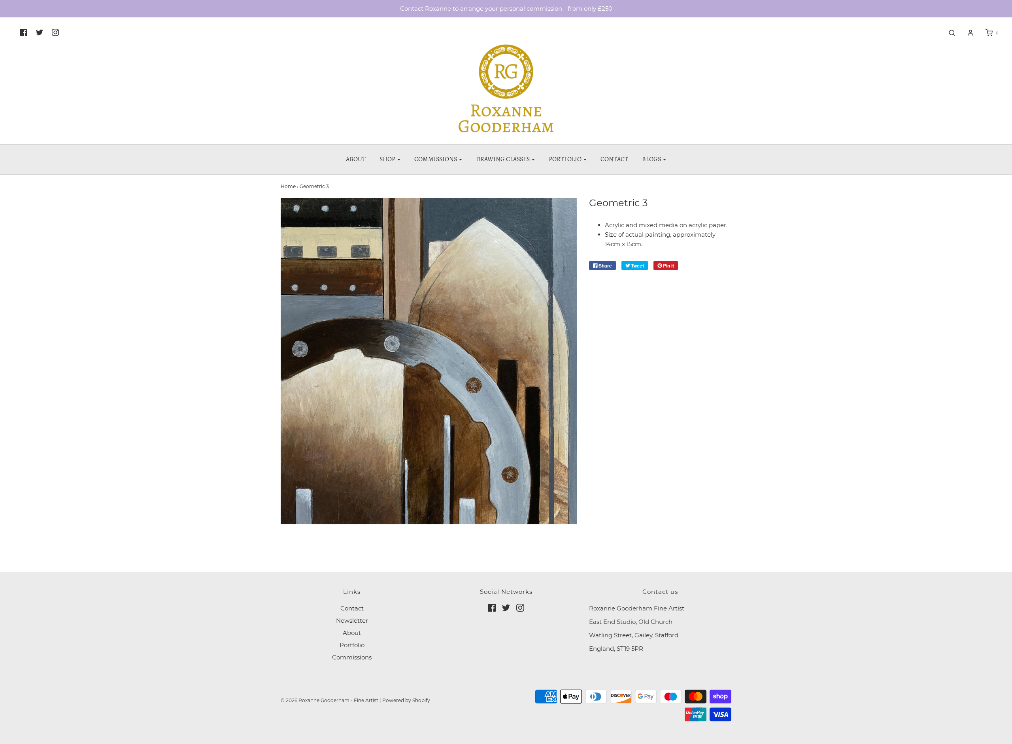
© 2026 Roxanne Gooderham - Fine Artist (329, 700)
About (356, 159)
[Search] (948, 32)
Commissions (352, 657)
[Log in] (966, 32)
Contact (614, 159)
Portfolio (352, 645)
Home (288, 186)
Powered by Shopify (406, 700)
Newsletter (352, 620)
